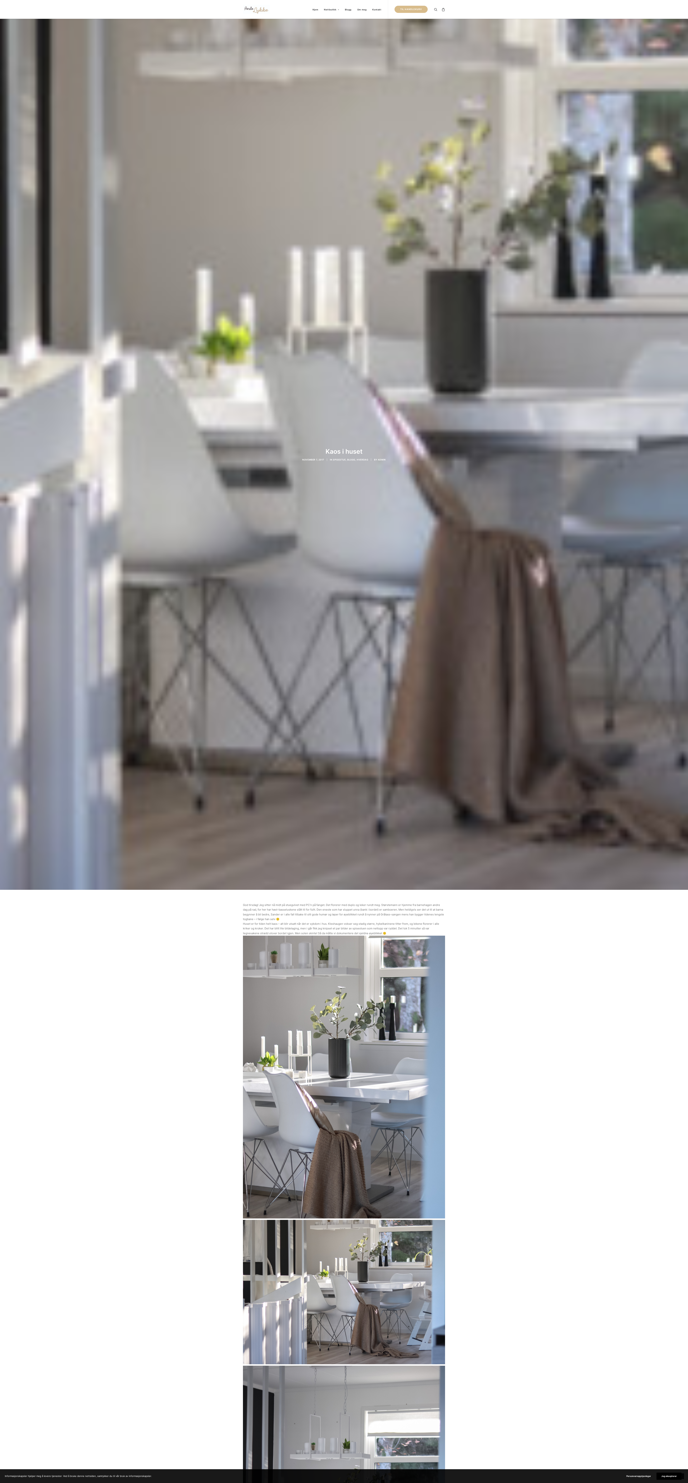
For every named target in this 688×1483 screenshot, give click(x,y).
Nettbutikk (330, 9)
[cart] (442, 9)
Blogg (348, 9)
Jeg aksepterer (669, 1476)
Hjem (315, 9)
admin (382, 459)
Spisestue (339, 459)
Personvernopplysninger (638, 1476)
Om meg (362, 9)
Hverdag (362, 459)
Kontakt (376, 9)
